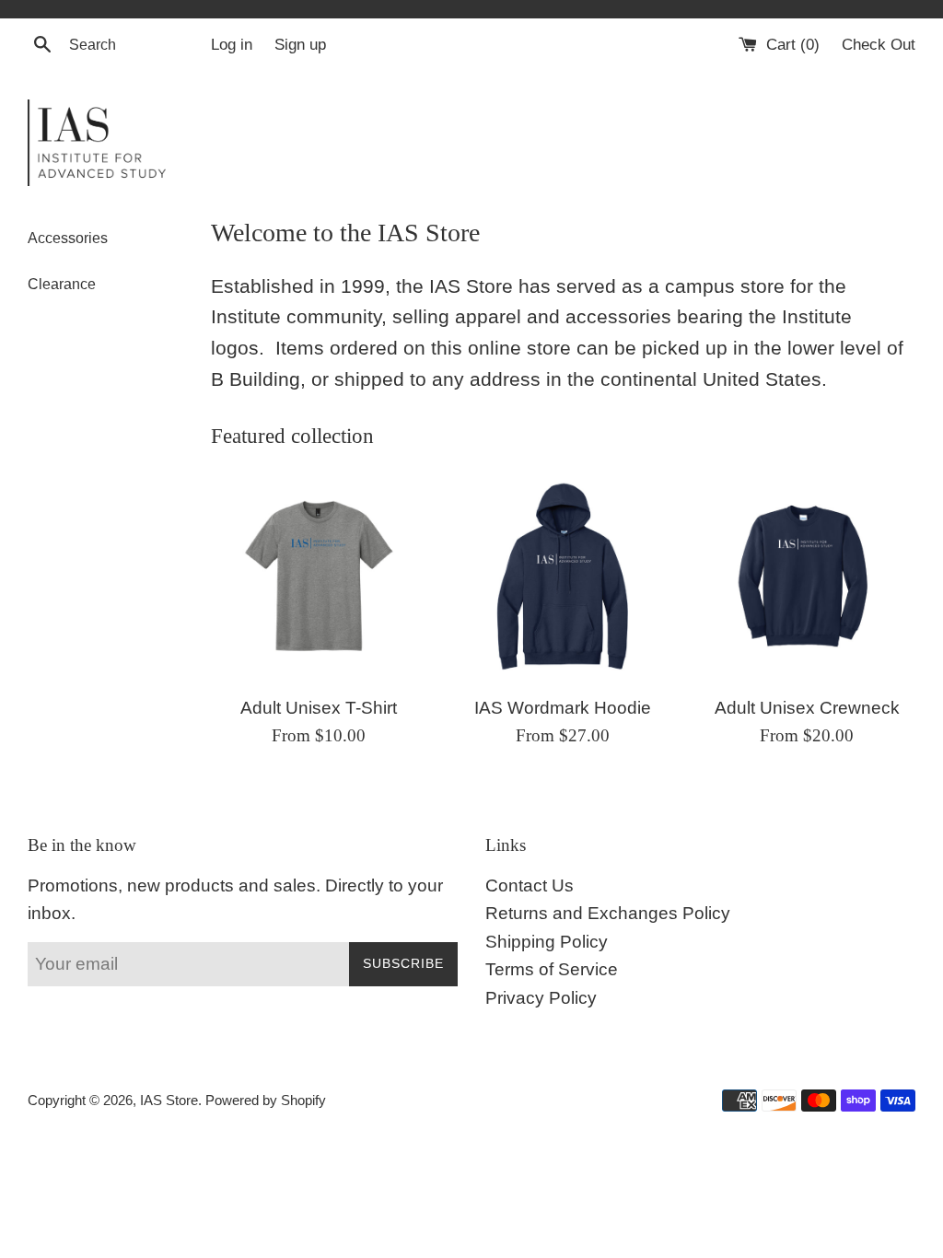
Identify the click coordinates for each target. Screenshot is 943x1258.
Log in (231, 44)
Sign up (300, 44)
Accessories (68, 238)
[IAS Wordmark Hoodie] (563, 577)
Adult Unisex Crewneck (807, 707)
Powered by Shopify (265, 1100)
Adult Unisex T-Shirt (318, 707)
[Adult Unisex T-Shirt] (319, 577)
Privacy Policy (541, 998)
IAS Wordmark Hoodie (562, 707)
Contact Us (529, 885)
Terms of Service (551, 969)
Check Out (878, 44)
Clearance (62, 284)
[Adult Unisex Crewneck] (807, 577)
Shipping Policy (546, 941)
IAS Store (169, 1100)
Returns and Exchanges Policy (607, 913)
